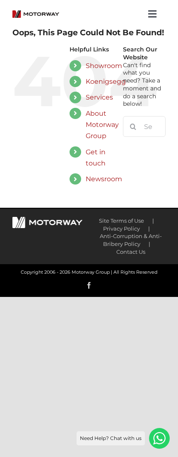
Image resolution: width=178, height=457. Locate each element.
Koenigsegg (106, 81)
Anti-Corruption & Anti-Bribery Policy (131, 240)
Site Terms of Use (121, 220)
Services (99, 97)
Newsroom (104, 179)
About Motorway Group (102, 124)
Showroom (104, 66)
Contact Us (130, 251)
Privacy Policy (121, 228)
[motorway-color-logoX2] (36, 13)
